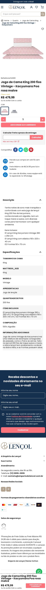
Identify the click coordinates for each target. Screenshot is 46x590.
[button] (4, 111)
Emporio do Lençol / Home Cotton (23, 561)
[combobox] (23, 14)
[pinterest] (31, 149)
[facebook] (15, 149)
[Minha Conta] (31, 7)
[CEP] (16, 136)
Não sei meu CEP (10, 141)
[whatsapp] (25, 149)
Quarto (15, 20)
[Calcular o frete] (36, 137)
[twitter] (20, 149)
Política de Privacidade (21, 416)
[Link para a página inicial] (5, 20)
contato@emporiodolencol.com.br (25, 476)
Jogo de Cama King (30, 20)
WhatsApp (28, 176)
